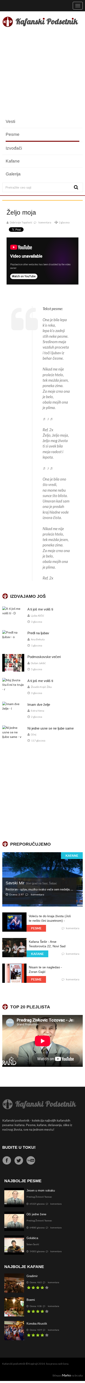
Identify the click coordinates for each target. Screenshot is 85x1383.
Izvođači (14, 148)
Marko (66, 1375)
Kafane (13, 161)
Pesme (12, 134)
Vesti (10, 121)
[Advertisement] (42, 72)
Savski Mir (31, 883)
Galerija (13, 174)
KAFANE (72, 855)
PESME (36, 928)
